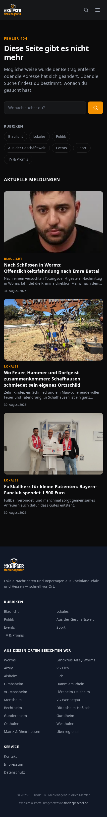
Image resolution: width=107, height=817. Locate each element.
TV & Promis (18, 159)
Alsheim (10, 676)
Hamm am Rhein (70, 683)
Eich (59, 676)
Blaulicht (15, 136)
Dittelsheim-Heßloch (73, 707)
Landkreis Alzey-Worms (75, 660)
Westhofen (65, 723)
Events (61, 147)
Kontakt (10, 756)
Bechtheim (13, 707)
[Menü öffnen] (97, 9)
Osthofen (11, 723)
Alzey (8, 668)
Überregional (67, 731)
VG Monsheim (15, 691)
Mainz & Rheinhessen (22, 731)
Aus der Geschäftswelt (27, 147)
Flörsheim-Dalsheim (73, 691)
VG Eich (62, 668)
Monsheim (13, 699)
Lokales (39, 136)
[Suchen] (86, 10)
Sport (81, 147)
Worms (10, 660)
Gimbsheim (13, 683)
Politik (61, 136)
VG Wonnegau (68, 699)
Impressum (13, 764)
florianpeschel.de (76, 803)
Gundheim (65, 715)
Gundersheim (15, 715)
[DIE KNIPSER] (12, 10)
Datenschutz (14, 772)
